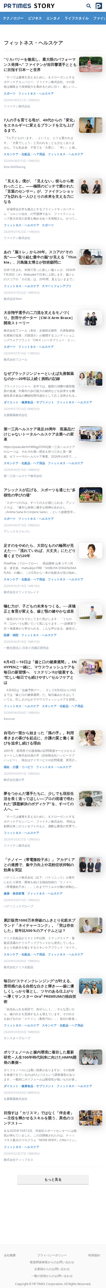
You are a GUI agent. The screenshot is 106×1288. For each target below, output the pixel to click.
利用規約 (94, 1255)
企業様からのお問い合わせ (52, 1269)
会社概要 (10, 1255)
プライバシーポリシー (52, 1255)
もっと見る (53, 1179)
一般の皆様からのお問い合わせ (52, 1276)
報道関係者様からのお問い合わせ (52, 1262)
